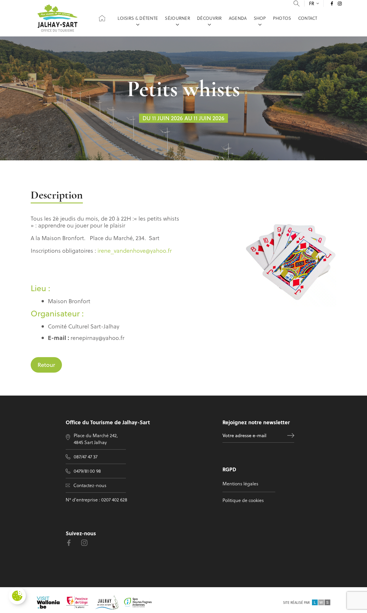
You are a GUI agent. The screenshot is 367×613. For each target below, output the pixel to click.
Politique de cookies (243, 500)
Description (57, 195)
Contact (307, 18)
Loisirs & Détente (138, 18)
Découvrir (209, 18)
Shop (260, 18)
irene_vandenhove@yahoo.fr (134, 250)
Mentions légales (240, 483)
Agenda (238, 18)
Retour (46, 365)
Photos (282, 18)
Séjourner (177, 18)
